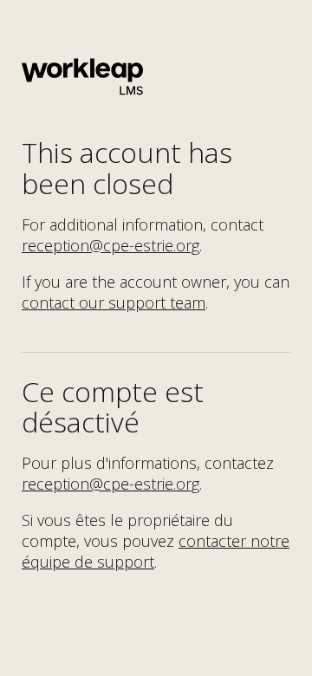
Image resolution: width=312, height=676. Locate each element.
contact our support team (113, 302)
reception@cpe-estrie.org (110, 245)
